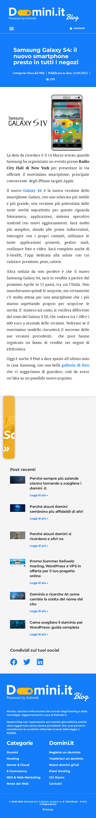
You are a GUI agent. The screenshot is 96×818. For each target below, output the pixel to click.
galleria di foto (75, 365)
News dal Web (35, 73)
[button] (11, 28)
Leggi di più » (39, 495)
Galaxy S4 (32, 190)
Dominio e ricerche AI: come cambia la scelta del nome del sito (56, 599)
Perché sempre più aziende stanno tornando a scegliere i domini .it (55, 483)
